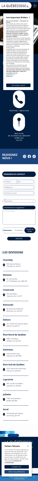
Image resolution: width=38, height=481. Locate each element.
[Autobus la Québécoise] (15, 5)
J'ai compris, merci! (18, 85)
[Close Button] (30, 17)
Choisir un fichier (29, 230)
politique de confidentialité (13, 461)
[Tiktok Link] (34, 156)
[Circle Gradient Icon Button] (34, 477)
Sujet (5, 199)
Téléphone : (19, 111)
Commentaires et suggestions (13, 208)
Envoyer (19, 239)
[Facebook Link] (29, 156)
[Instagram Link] (24, 156)
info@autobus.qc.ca (10, 74)
